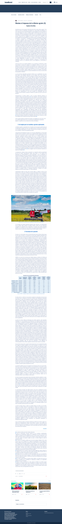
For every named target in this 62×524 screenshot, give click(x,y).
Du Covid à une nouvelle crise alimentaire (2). (30, 491)
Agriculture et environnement (20, 470)
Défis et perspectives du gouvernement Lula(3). (15, 491)
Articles (27, 514)
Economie (36, 14)
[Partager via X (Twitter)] (17, 473)
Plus (40, 14)
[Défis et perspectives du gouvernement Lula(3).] (17, 486)
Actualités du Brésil (21, 14)
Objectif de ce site (28, 513)
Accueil (27, 512)
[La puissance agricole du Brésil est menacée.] (45, 486)
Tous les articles (13, 14)
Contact (27, 516)
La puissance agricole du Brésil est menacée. (45, 491)
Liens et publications (29, 515)
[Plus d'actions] (46, 20)
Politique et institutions (29, 14)
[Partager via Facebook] (15, 473)
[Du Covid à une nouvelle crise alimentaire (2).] (31, 486)
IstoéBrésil (8, 2)
